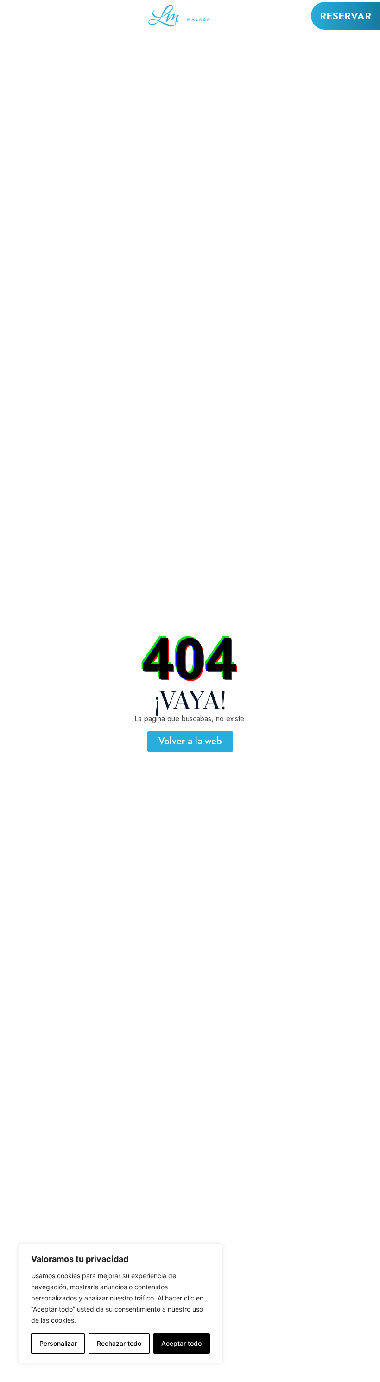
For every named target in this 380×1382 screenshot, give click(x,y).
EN (50, 10)
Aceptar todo (181, 1343)
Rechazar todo (119, 1343)
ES (50, 21)
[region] (120, 1303)
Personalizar (58, 1343)
